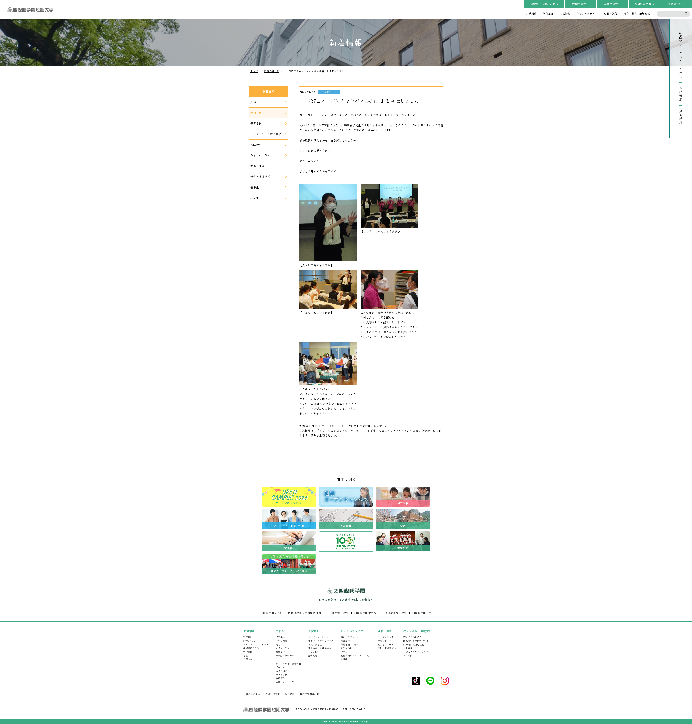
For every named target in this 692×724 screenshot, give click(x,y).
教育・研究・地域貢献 (637, 13)
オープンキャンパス (318, 637)
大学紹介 (531, 13)
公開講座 (407, 648)
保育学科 (280, 637)
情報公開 (247, 659)
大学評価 (247, 651)
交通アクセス (253, 693)
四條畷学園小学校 (338, 613)
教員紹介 (280, 651)
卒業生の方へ (612, 4)
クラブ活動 (346, 648)
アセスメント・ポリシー (256, 644)
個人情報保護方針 (309, 693)
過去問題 (312, 655)
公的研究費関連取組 (413, 644)
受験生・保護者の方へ (544, 4)
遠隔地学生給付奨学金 (319, 648)
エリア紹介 (281, 670)
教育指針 (247, 637)
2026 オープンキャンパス (680, 55)
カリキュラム (283, 648)
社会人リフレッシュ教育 (416, 651)
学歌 (245, 655)
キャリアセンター (387, 637)
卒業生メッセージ (285, 655)
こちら (375, 426)
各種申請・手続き (350, 644)
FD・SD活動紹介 (412, 637)
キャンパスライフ (587, 13)
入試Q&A (313, 651)
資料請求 (680, 117)
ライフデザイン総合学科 (288, 663)
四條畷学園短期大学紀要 (416, 640)
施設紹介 (345, 640)
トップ (254, 71)
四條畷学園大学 (422, 613)
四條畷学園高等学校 (394, 613)
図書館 (344, 659)
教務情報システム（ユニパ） (356, 655)
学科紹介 (548, 13)
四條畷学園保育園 (271, 613)
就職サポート (385, 640)
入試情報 (565, 13)
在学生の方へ (580, 4)
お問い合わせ (272, 693)
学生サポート (347, 651)
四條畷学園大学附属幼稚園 (304, 613)
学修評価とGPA (251, 648)
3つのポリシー (250, 640)
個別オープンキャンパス (320, 640)
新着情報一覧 (271, 71)
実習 (278, 644)
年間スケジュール (350, 637)
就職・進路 (610, 13)
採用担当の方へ (644, 4)
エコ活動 (407, 655)
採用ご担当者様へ (387, 648)
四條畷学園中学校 (365, 613)
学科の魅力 (281, 640)
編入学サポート (386, 644)
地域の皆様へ (676, 4)
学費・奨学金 (315, 644)
